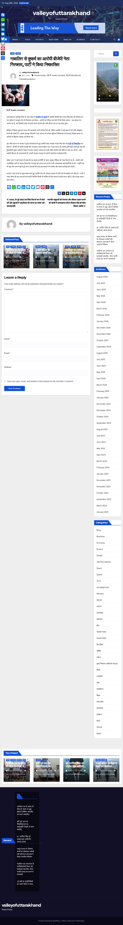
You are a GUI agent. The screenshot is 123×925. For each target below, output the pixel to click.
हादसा (99, 734)
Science (81, 39)
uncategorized (103, 587)
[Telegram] (2, 24)
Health (67, 39)
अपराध (12, 53)
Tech (27, 39)
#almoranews (40, 75)
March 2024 (102, 461)
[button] (115, 39)
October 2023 (102, 493)
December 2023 (104, 480)
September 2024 (104, 423)
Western (53, 39)
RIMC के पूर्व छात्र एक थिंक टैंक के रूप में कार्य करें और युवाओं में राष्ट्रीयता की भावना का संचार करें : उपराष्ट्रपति (26, 202)
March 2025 (102, 385)
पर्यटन (99, 657)
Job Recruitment (104, 562)
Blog (99, 530)
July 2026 (101, 283)
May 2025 (101, 372)
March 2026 (102, 309)
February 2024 (103, 468)
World (99, 600)
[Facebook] (2, 14)
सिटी (8, 246)
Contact (95, 39)
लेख (98, 683)
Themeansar (80, 921)
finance (100, 549)
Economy (101, 543)
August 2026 (102, 277)
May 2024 (101, 448)
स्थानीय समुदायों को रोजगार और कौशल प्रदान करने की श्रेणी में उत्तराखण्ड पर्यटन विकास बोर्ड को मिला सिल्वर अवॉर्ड (66, 202)
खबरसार (19, 246)
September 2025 (104, 347)
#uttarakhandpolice (27, 79)
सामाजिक (100, 708)
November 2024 (104, 410)
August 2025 (102, 353)
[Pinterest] (2, 48)
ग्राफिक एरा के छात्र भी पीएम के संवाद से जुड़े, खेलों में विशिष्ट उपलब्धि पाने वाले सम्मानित (107, 207)
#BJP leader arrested (56, 75)
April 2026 (101, 302)
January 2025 (102, 398)
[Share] (2, 58)
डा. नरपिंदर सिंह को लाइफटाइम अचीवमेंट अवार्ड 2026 (75, 766)
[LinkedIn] (2, 29)
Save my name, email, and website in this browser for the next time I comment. (40, 381)
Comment (9, 289)
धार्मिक (99, 651)
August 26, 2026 (75, 770)
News (15, 39)
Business (101, 536)
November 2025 (104, 334)
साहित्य (99, 714)
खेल (24, 246)
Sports (39, 39)
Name (7, 339)
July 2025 (101, 359)
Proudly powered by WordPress (49, 921)
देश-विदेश (100, 645)
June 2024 (101, 442)
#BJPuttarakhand (73, 75)
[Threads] (2, 53)
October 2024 (102, 417)
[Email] (2, 43)
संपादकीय (100, 702)
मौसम (98, 670)
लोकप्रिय (100, 689)
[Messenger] (2, 34)
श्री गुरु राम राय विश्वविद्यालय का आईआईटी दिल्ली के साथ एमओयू (107, 218)
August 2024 (102, 429)
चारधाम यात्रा (101, 632)
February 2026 (103, 315)
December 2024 (104, 404)
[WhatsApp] (2, 19)
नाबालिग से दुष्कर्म (41, 117)
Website (7, 367)
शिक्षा (98, 695)
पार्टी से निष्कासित (74, 144)
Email (7, 353)
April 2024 (101, 455)
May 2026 (101, 296)
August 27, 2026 (15, 770)
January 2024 (102, 474)
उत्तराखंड (18, 53)
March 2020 (102, 506)
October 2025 (102, 340)
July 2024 (101, 436)
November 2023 (104, 487)
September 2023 (104, 499)
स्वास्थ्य (67, 246)
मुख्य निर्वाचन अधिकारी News (107, 664)
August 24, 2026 (105, 770)
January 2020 (102, 512)
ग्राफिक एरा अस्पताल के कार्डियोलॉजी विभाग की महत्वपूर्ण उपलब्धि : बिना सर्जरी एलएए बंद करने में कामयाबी (25, 869)
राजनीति (99, 676)
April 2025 (101, 379)
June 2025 (101, 366)
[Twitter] (2, 38)
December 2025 (104, 328)
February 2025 (103, 391)
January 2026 (102, 321)
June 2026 (101, 290)
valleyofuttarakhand (61, 12)
